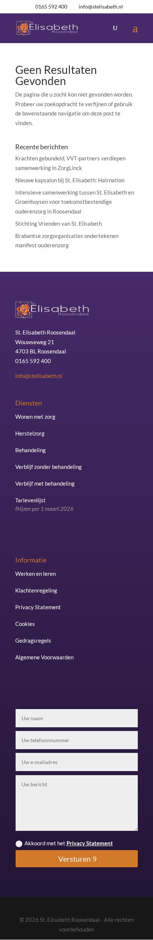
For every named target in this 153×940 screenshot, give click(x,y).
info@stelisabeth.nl (38, 375)
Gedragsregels (33, 640)
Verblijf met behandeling (45, 483)
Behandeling (30, 450)
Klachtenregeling (36, 590)
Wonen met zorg (35, 416)
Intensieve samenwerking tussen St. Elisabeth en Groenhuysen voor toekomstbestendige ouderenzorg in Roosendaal (74, 202)
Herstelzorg (30, 433)
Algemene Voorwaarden (44, 657)
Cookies (25, 623)
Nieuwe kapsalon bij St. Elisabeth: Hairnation (69, 180)
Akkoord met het (69, 843)
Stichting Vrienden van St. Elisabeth (58, 223)
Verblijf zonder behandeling (48, 466)
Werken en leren (35, 573)
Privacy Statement (38, 607)
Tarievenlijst (44, 504)
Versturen (74, 858)
